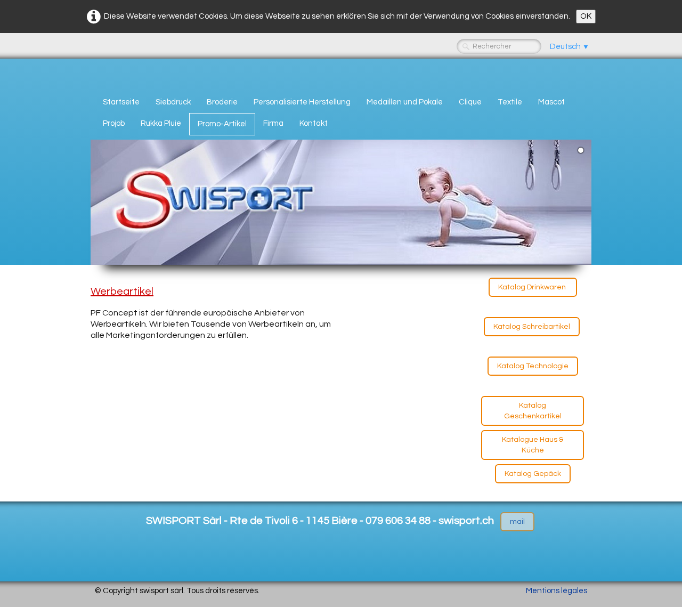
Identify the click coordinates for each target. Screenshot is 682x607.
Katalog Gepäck (533, 473)
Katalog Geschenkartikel (533, 411)
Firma (273, 123)
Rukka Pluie (161, 123)
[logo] (99, 73)
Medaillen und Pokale (405, 102)
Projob (114, 123)
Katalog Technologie (533, 366)
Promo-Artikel (222, 124)
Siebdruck (173, 102)
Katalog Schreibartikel (531, 326)
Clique (470, 102)
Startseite (121, 102)
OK (585, 16)
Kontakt (313, 123)
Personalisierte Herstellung (302, 102)
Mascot (551, 102)
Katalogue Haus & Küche (532, 445)
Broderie (222, 102)
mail (517, 521)
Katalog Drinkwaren (532, 287)
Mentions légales (556, 591)
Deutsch (569, 47)
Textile (510, 102)
